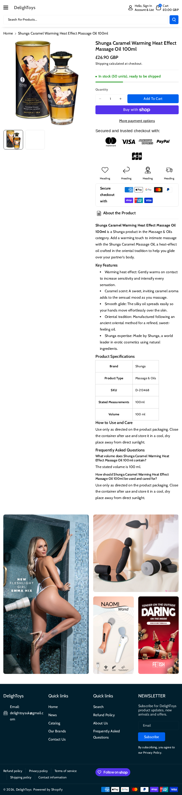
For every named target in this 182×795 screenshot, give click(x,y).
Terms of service (66, 771)
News (52, 715)
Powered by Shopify (48, 789)
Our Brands (57, 731)
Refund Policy (104, 715)
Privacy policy (38, 771)
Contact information (52, 777)
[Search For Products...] (174, 19)
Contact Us (57, 739)
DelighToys (24, 789)
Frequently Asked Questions (106, 734)
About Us (100, 723)
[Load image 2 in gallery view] (35, 139)
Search (98, 707)
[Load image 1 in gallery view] (13, 139)
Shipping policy (21, 777)
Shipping (102, 64)
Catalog (54, 723)
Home (8, 33)
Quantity (101, 89)
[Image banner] (46, 594)
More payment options (137, 121)
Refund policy (12, 771)
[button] (8, 7)
